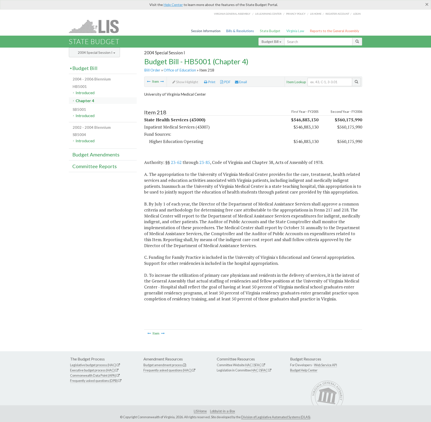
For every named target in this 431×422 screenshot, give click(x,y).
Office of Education (180, 70)
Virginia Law (295, 31)
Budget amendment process (163, 365)
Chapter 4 (85, 100)
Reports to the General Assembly (334, 31)
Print (211, 82)
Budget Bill (270, 41)
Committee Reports (94, 166)
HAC (248, 365)
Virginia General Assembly (232, 13)
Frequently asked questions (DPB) (94, 381)
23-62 (176, 162)
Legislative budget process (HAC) (93, 365)
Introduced (85, 92)
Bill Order (152, 70)
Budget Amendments (95, 154)
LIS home (316, 13)
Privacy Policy (296, 13)
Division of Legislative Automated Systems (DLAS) (275, 417)
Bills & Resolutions (240, 31)
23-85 (204, 162)
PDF (226, 82)
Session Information (205, 31)
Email (242, 82)
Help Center (173, 4)
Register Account (337, 13)
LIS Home (200, 411)
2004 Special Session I (95, 52)
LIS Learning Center (268, 13)
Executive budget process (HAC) (92, 370)
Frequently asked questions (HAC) (167, 370)
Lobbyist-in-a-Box (222, 411)
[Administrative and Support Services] (148, 81)
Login (357, 13)
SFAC (257, 365)
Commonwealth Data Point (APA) (93, 375)
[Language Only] (162, 81)
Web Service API (325, 365)
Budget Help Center (304, 370)
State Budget (270, 31)
